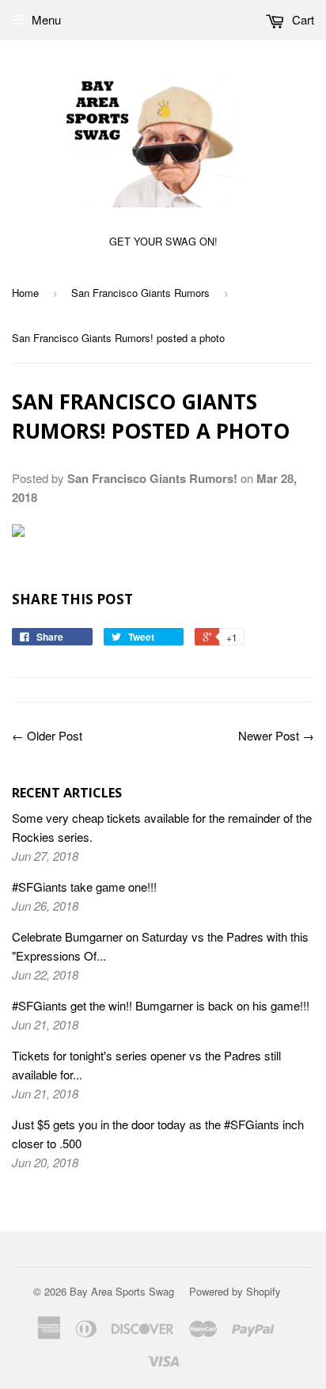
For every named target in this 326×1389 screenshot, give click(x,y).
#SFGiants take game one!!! (84, 886)
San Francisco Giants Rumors (140, 292)
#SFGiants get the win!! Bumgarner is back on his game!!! (160, 1005)
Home (25, 292)
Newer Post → (276, 735)
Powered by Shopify (235, 1291)
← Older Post (47, 735)
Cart (301, 19)
